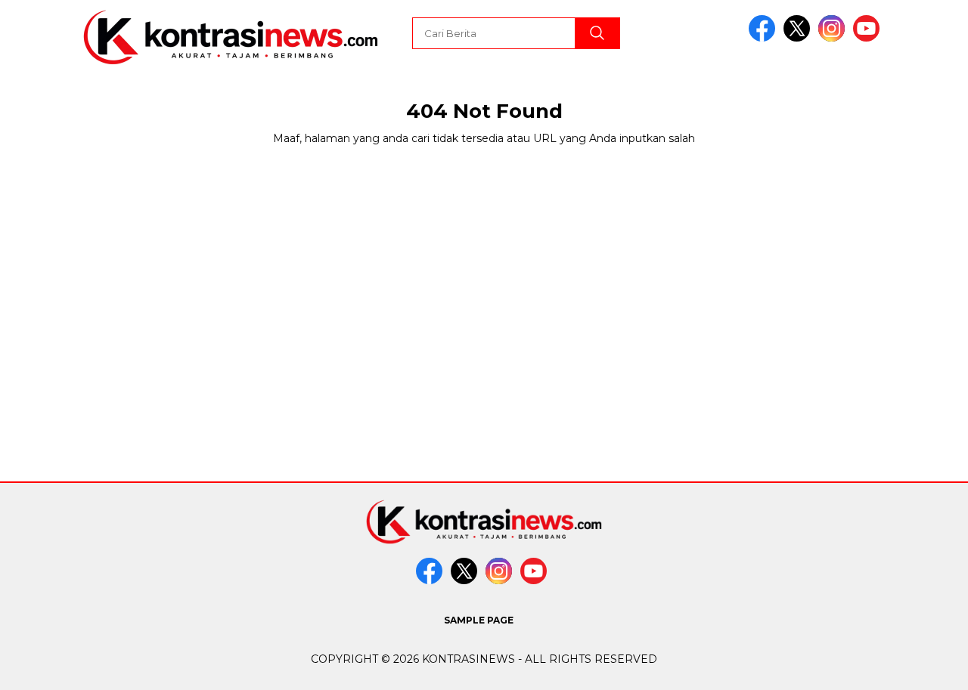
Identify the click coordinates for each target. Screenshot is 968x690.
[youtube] (869, 38)
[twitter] (799, 38)
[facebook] (764, 38)
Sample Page (478, 620)
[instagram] (834, 38)
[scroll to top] (926, 666)
